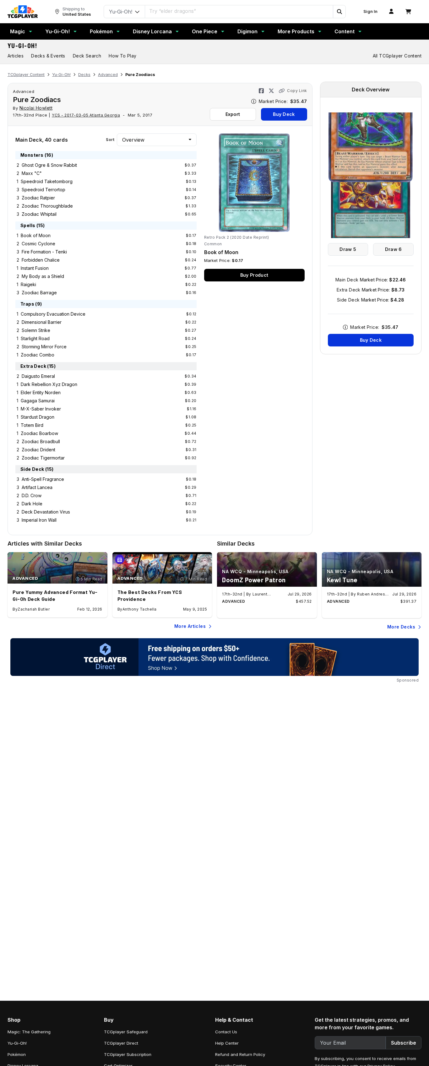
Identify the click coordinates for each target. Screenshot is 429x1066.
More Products (296, 31)
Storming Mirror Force (44, 346)
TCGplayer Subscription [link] (127, 1054)
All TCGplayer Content (397, 55)
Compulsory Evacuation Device (53, 314)
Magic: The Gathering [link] (29, 1031)
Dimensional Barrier (42, 322)
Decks (84, 74)
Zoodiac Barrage (39, 292)
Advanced (108, 74)
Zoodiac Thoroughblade (47, 206)
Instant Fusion (35, 268)
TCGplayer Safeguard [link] (126, 1031)
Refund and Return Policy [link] (240, 1054)
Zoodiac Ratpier (38, 197)
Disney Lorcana (152, 31)
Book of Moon (36, 235)
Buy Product (254, 275)
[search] (239, 11)
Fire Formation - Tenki (44, 251)
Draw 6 (393, 249)
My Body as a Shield (43, 276)
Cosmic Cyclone (38, 243)
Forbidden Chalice (41, 260)
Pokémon (101, 31)
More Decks (401, 626)
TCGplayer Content (26, 74)
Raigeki (28, 284)
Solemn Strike (36, 330)
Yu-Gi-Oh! (57, 31)
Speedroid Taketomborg (47, 181)
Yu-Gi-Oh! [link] (17, 1043)
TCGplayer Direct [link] (121, 1043)
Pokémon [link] (17, 1054)
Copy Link (297, 90)
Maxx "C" (32, 173)
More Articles (190, 626)
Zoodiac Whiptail (39, 214)
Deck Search (87, 55)
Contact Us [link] (226, 1031)
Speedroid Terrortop (43, 189)
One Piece (204, 31)
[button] (339, 11)
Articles (16, 55)
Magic (17, 31)
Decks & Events (48, 55)
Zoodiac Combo (37, 354)
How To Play (122, 55)
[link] (23, 11)
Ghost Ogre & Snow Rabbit (49, 165)
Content (344, 31)
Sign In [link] (370, 11)
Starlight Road (35, 338)
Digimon (247, 31)
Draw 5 (347, 249)
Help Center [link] (227, 1043)
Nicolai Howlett (36, 108)
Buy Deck (284, 114)
